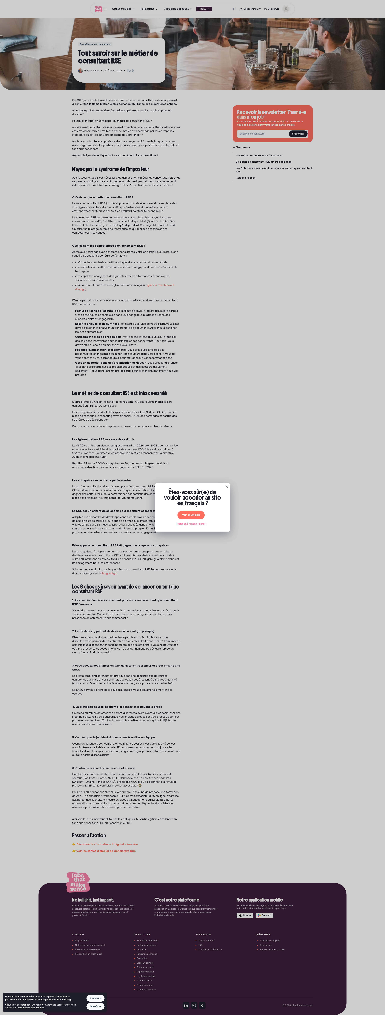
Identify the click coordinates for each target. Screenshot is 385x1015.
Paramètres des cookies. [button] (31, 1007)
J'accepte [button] (95, 998)
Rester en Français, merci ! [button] (191, 523)
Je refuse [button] (95, 1006)
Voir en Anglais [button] (191, 515)
